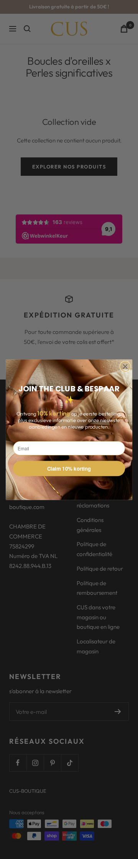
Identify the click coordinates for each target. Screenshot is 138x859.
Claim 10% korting (69, 468)
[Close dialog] (125, 366)
